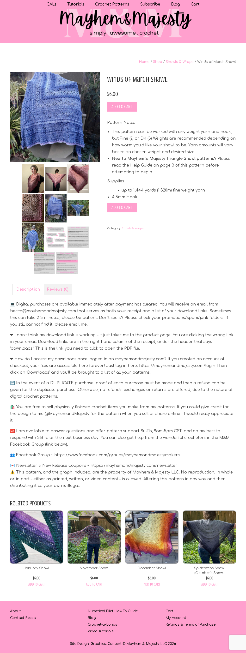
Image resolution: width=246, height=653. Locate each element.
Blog (92, 618)
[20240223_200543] (55, 117)
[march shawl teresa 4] (33, 178)
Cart (169, 611)
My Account (176, 618)
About (15, 611)
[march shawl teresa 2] (33, 208)
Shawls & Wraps (180, 62)
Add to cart (121, 106)
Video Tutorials (101, 631)
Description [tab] (28, 289)
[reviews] (55, 237)
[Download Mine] (44, 263)
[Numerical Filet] (67, 263)
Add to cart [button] (36, 584)
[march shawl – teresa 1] (55, 178)
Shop (157, 62)
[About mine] (78, 237)
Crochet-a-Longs (102, 624)
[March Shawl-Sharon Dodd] (33, 237)
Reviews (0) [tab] (57, 289)
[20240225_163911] (78, 208)
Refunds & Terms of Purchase (190, 624)
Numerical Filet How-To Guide (113, 611)
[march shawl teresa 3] (78, 178)
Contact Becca (23, 618)
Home (144, 62)
